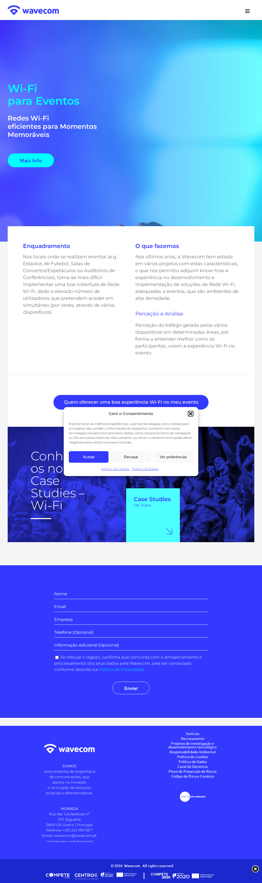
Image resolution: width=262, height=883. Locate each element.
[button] (190, 413)
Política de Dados (145, 469)
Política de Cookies (115, 469)
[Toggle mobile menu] (247, 11)
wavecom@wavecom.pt (75, 835)
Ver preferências (173, 457)
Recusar (131, 457)
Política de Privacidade (121, 669)
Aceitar (89, 457)
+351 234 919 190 (77, 830)
